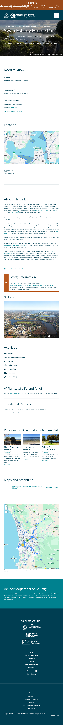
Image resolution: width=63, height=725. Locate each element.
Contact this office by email (14, 111)
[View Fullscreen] (6, 512)
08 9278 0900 (12, 107)
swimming (21, 285)
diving (51, 285)
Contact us (31, 708)
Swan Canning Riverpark (29, 26)
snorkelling (43, 285)
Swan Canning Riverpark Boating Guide (15, 245)
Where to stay (30, 671)
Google (57, 163)
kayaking (36, 285)
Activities (31, 661)
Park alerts (30, 674)
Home (5, 26)
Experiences (31, 658)
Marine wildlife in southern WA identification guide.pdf (26, 487)
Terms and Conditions (31, 699)
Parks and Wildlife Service (30, 705)
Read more (7, 464)
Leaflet (47, 163)
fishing (26, 285)
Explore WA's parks (31, 655)
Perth (20, 26)
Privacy (31, 693)
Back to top (54, 715)
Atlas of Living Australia (15, 393)
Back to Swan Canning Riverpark (17, 269)
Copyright (31, 702)
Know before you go (31, 665)
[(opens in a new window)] (6, 17)
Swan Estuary (7, 452)
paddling (31, 285)
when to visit (16, 283)
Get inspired (31, 668)
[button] (6, 133)
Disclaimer (31, 696)
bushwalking (13, 285)
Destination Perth (12, 26)
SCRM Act (14, 212)
